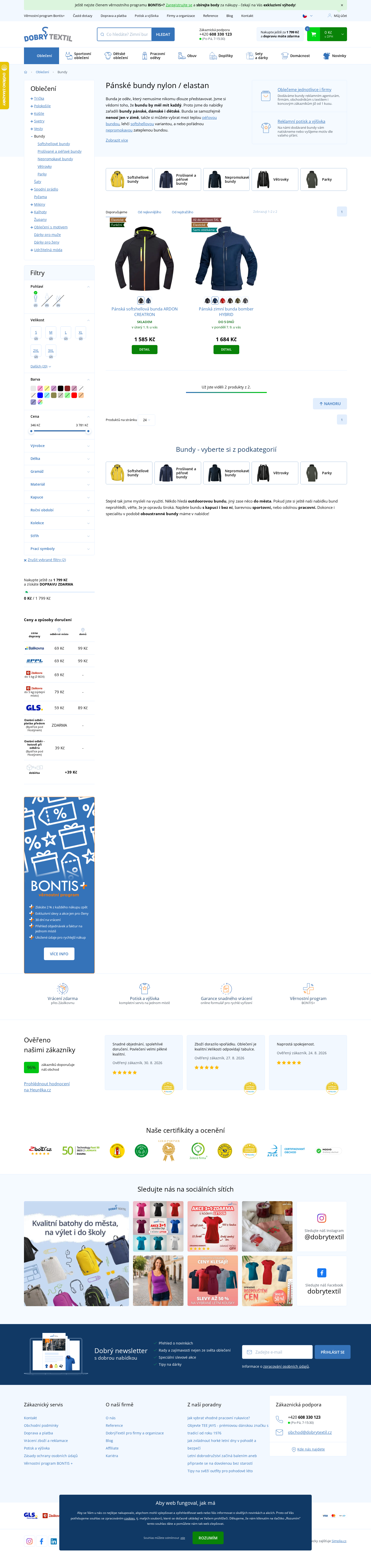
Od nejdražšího (182, 212)
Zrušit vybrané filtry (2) (47, 559)
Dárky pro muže (47, 234)
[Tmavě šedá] (245, 301)
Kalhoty (40, 211)
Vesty (38, 128)
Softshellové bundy (54, 143)
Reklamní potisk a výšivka (301, 121)
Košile (39, 113)
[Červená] (222, 301)
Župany (40, 219)
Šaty (37, 181)
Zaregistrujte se (179, 5)
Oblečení (42, 72)
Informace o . (276, 1366)
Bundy (39, 136)
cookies (129, 1518)
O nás (111, 1417)
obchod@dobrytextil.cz (310, 1432)
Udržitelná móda (48, 249)
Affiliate (112, 1448)
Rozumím (208, 1537)
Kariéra (112, 1455)
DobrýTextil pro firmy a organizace (135, 1433)
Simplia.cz (339, 1541)
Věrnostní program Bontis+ (44, 15)
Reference (210, 15)
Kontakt (247, 15)
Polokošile (42, 105)
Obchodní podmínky (41, 1425)
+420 (215, 34)
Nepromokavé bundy (55, 158)
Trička (39, 98)
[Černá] (140, 301)
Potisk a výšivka (146, 15)
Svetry (39, 121)
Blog (229, 15)
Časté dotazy (82, 15)
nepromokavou (119, 130)
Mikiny (39, 204)
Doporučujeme (116, 212)
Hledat (163, 34)
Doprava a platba (113, 15)
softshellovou (142, 123)
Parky (42, 174)
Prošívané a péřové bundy (60, 151)
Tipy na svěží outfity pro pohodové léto (220, 1470)
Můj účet (340, 15)
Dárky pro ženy (46, 242)
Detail (144, 349)
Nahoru (332, 403)
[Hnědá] (230, 301)
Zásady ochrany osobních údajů (51, 1455)
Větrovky (45, 166)
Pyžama (40, 196)
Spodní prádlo (46, 189)
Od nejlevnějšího (149, 212)
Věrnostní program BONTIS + (48, 1463)
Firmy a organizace (181, 15)
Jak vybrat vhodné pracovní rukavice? (219, 1417)
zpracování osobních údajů (286, 1366)
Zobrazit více (117, 140)
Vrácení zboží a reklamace (46, 1440)
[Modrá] (148, 301)
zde (182, 1538)
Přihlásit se (332, 1352)
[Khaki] (237, 301)
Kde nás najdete (311, 1449)
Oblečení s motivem (51, 227)
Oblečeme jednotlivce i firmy (304, 89)
